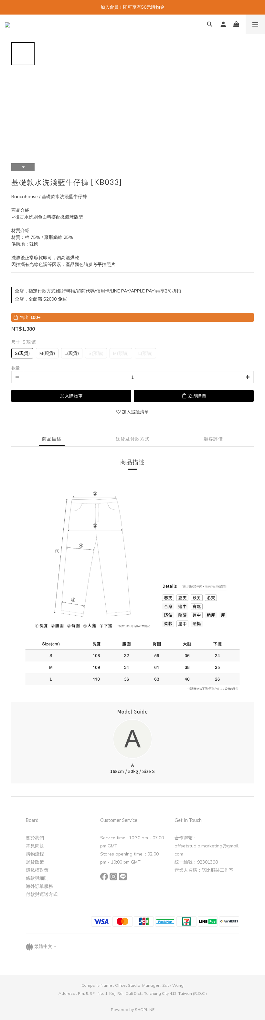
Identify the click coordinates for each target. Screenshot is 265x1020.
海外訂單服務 (39, 886)
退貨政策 (35, 862)
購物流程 (35, 854)
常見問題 (35, 846)
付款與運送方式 (42, 894)
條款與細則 (37, 878)
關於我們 (35, 838)
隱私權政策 (37, 870)
